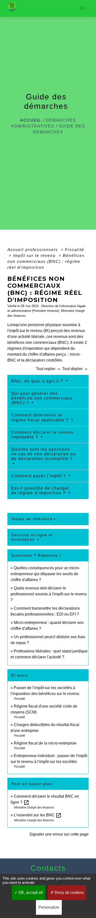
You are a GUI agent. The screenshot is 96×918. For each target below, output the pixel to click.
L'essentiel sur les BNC (38, 815)
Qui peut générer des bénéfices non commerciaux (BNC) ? (42, 398)
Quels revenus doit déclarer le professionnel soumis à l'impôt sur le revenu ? (49, 594)
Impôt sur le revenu (35, 255)
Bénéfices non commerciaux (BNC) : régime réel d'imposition (46, 261)
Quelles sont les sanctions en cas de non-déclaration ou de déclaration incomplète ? (43, 454)
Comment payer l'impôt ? (39, 476)
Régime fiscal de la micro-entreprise (45, 743)
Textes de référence (31, 519)
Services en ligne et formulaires (32, 537)
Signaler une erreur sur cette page (59, 834)
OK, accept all (30, 892)
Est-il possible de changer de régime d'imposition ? (40, 490)
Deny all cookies (69, 892)
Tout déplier (75, 369)
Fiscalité (74, 250)
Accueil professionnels (33, 250)
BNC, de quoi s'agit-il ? (38, 381)
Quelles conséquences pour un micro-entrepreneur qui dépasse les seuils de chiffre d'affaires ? (45, 574)
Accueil (30, 120)
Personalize (48, 907)
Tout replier (48, 369)
